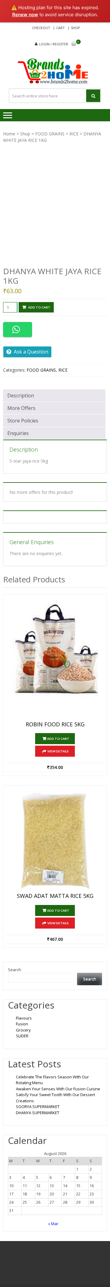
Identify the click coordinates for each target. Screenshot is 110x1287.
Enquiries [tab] (18, 433)
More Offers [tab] (21, 408)
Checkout (41, 27)
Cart (60, 27)
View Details (58, 751)
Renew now (25, 14)
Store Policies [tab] (22, 420)
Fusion (22, 1024)
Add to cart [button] (58, 738)
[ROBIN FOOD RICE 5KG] (55, 659)
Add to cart (39, 307)
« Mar (53, 1223)
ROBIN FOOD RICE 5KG (55, 724)
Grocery (23, 1030)
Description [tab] (20, 395)
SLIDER (22, 1036)
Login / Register (53, 44)
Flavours (24, 1018)
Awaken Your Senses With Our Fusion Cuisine (58, 1089)
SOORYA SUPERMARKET (38, 1106)
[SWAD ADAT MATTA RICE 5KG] (55, 840)
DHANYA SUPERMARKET (37, 1112)
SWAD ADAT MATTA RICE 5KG (55, 896)
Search (14, 969)
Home (9, 134)
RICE (74, 134)
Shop (75, 27)
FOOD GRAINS (49, 134)
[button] (17, 329)
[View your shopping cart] (73, 44)
